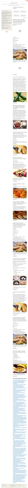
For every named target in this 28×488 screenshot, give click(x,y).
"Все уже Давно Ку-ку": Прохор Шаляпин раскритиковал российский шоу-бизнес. (19, 451)
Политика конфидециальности (12, 485)
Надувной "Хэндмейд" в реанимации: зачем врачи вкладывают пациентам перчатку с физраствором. (19, 382)
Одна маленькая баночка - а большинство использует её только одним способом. (19, 394)
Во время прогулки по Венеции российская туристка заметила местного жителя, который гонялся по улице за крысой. (19, 390)
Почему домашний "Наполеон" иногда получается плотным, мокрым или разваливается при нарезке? (19, 400)
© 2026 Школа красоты (4, 484)
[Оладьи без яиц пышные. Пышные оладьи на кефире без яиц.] (20, 149)
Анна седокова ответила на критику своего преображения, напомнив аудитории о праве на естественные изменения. (19, 459)
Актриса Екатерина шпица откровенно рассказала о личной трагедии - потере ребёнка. (19, 477)
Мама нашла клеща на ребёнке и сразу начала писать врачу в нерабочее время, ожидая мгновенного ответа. (20, 425)
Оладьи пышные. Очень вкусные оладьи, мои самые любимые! (19, 259)
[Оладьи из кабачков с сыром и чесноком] (20, 193)
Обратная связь (19, 484)
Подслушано (17, 5)
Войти (25, 0)
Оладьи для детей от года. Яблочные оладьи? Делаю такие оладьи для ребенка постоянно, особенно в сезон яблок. (19, 224)
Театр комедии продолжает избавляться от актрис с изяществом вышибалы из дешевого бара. (19, 438)
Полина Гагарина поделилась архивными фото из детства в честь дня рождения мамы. (19, 380)
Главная (9, 5)
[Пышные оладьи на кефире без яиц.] (20, 307)
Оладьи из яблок (23, 15)
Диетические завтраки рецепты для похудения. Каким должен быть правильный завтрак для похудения (19, 107)
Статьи (13, 5)
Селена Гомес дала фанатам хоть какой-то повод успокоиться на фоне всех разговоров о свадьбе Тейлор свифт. (19, 410)
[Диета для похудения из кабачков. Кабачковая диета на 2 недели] (20, 97)
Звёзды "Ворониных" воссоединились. (19, 440)
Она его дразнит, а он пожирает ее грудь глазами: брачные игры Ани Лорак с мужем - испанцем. (19, 481)
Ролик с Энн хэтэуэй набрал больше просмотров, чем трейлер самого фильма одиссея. (20, 403)
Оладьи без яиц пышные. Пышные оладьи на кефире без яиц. (20, 133)
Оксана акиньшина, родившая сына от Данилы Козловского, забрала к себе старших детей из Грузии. (20, 432)
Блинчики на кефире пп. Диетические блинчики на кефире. (19, 158)
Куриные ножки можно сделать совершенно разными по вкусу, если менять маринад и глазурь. (20, 422)
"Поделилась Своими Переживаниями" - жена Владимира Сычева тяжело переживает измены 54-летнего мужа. (19, 413)
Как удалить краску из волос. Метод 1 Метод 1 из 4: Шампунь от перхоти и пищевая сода (6, 16)
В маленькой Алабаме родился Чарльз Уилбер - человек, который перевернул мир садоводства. (19, 475)
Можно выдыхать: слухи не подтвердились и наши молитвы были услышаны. (19, 415)
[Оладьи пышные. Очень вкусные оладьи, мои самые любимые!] (20, 280)
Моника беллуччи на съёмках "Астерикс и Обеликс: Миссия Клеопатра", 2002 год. (19, 408)
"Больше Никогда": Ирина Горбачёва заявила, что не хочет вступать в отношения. (19, 385)
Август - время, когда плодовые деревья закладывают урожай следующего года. (18, 387)
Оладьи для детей (23, 11)
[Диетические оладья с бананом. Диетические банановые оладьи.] (20, 368)
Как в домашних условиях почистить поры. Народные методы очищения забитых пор (7, 23)
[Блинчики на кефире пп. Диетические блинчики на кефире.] (20, 173)
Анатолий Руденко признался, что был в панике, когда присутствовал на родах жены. (19, 442)
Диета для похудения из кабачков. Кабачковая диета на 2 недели (19, 79)
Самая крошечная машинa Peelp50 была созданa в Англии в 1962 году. (19, 461)
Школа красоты (14, 3)
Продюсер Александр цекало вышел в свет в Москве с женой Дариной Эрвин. (19, 435)
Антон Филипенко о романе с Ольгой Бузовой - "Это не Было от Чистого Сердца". (20, 443)
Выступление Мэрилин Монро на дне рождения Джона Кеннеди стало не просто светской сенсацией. (20, 430)
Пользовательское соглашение (15, 484)
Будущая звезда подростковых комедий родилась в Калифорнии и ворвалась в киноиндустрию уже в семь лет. (19, 479)
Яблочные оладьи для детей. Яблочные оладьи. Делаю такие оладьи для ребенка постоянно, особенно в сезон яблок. (19, 21)
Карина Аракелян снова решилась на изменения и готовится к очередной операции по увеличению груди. (19, 463)
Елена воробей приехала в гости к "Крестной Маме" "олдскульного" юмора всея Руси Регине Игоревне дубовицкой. (19, 406)
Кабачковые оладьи (16, 15)
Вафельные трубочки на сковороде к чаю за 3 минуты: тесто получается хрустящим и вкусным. (19, 417)
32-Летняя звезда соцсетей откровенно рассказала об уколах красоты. (18, 453)
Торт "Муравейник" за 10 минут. (18, 404)
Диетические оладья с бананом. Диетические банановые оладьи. (19, 351)
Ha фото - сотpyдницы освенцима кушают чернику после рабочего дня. (19, 445)
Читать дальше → (15, 74)
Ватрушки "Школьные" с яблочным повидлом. (20, 436)
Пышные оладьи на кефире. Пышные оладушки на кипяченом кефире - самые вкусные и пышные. (19, 203)
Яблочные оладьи (16, 11)
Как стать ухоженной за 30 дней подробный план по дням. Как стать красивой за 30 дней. (6, 13)
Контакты (11, 484)
